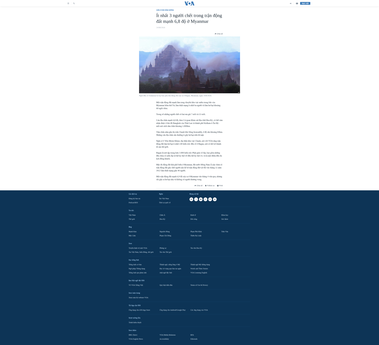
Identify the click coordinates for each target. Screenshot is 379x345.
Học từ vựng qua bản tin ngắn (170, 269)
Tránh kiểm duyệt (135, 322)
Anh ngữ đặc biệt (166, 273)
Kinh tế (193, 215)
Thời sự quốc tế (164, 203)
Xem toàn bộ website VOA (138, 297)
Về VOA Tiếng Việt (136, 285)
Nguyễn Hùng (165, 231)
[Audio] (291, 3)
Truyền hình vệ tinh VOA (138, 248)
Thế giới (132, 219)
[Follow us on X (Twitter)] (196, 199)
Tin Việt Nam (164, 198)
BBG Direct (133, 335)
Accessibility (164, 339)
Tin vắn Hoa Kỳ (196, 248)
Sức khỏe (224, 219)
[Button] (219, 33)
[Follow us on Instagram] (205, 199)
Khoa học (224, 215)
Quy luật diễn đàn (166, 285)
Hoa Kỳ (162, 219)
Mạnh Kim (132, 231)
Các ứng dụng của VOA (199, 310)
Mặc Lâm (132, 236)
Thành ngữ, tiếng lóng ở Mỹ (170, 264)
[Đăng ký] (215, 199)
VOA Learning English (198, 273)
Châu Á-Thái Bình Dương (165, 10)
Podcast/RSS (133, 203)
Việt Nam (132, 215)
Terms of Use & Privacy (199, 285)
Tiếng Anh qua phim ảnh (137, 273)
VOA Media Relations (168, 335)
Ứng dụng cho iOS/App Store (139, 310)
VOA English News (136, 339)
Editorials (193, 339)
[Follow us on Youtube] (201, 199)
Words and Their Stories (199, 269)
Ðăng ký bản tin (134, 198)
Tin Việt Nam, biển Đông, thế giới (141, 252)
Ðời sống (193, 219)
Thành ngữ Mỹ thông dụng (200, 264)
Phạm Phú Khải (196, 231)
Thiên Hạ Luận (195, 236)
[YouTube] (297, 3)
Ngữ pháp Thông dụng (137, 269)
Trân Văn (224, 231)
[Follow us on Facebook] (191, 199)
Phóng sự (163, 248)
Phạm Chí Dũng (165, 236)
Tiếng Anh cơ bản (135, 264)
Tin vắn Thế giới (166, 252)
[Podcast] (210, 199)
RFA (192, 335)
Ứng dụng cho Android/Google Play (173, 310)
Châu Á (162, 215)
